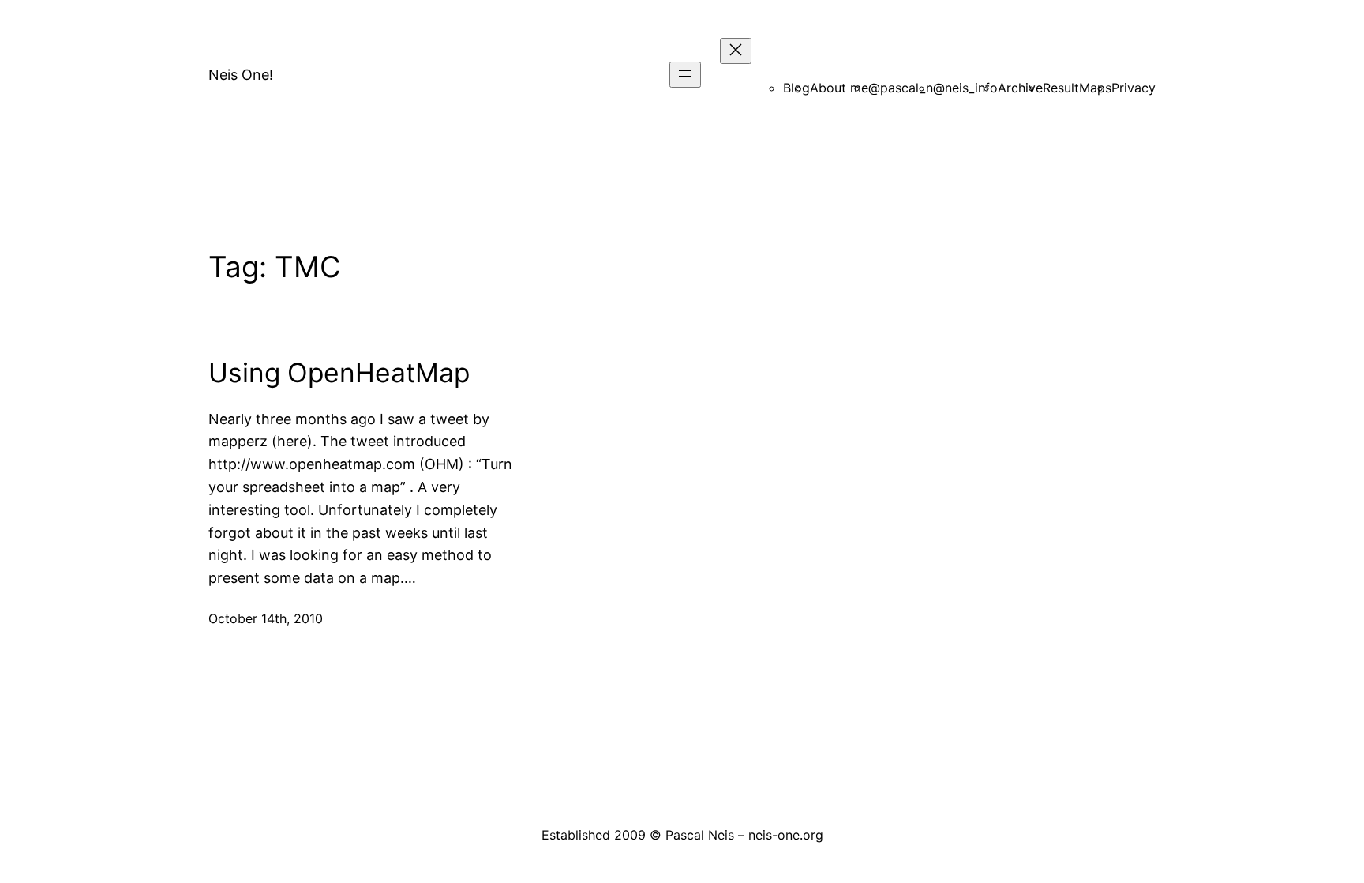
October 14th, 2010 (265, 618)
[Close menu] (735, 51)
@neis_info (965, 88)
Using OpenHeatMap (339, 373)
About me (839, 88)
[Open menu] (685, 75)
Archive (1020, 88)
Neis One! (240, 74)
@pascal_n (900, 88)
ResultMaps (1077, 88)
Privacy (1133, 88)
